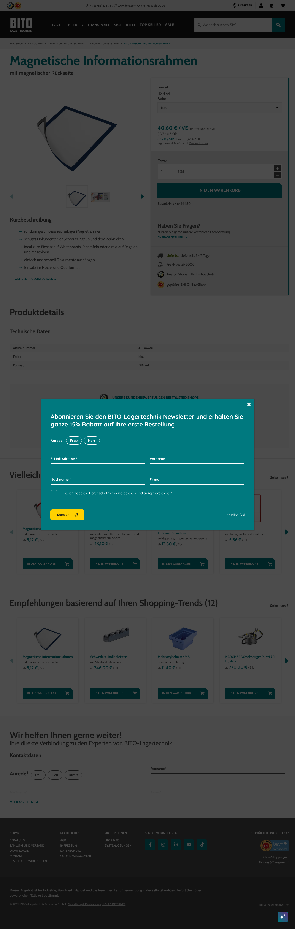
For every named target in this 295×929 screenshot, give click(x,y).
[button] (249, 404)
